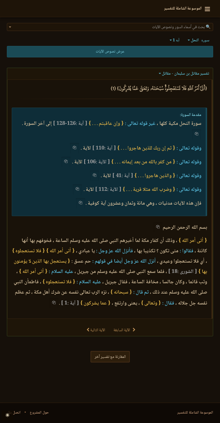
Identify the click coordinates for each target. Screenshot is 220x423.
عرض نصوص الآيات (110, 51)
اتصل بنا (14, 413)
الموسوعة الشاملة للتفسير (195, 413)
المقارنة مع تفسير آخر (110, 357)
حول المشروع (39, 413)
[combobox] (110, 27)
